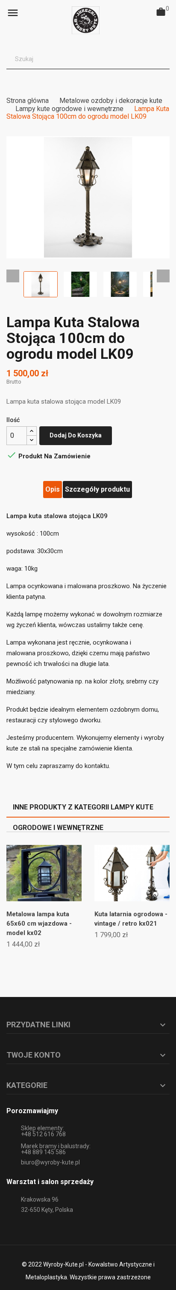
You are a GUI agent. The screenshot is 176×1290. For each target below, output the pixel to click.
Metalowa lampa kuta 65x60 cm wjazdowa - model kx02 (39, 923)
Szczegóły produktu (97, 489)
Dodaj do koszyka (76, 435)
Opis (52, 489)
